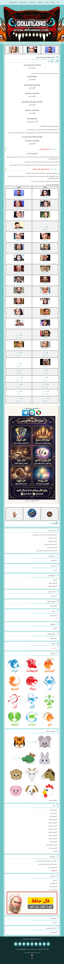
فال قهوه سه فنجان (53, 583)
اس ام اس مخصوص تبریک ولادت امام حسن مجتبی (46, 550)
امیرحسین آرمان (18, 380)
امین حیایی (45, 316)
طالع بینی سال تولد (53, 800)
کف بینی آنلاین (54, 596)
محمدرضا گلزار (45, 401)
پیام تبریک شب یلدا (53, 890)
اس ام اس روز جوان (53, 538)
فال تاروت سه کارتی (52, 823)
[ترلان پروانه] (32, 50)
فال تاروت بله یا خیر (53, 848)
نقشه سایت (26, 952)
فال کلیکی (55, 628)
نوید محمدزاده (19, 387)
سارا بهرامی (18, 251)
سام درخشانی (19, 229)
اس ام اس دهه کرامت (52, 541)
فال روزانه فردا (53, 932)
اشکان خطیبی (45, 283)
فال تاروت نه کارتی (53, 835)
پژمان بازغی (18, 294)
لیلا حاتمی (45, 373)
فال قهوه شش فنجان (52, 586)
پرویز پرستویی (19, 348)
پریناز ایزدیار (45, 197)
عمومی (50, 523)
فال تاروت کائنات (53, 816)
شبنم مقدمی (45, 218)
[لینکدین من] (15, 944)
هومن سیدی (18, 337)
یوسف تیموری (45, 387)
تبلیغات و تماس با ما (13, 2)
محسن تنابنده (19, 401)
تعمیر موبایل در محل (52, 867)
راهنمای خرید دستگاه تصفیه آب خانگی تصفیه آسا (46, 861)
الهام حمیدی (45, 294)
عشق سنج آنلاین (53, 638)
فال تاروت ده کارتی (53, 838)
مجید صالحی (18, 327)
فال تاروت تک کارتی (53, 819)
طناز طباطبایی (19, 262)
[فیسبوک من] (40, 944)
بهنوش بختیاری (45, 394)
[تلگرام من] (44, 944)
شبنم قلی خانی (45, 348)
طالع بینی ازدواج (53, 606)
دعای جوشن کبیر (53, 615)
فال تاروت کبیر (53, 813)
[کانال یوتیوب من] (19, 944)
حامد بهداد (19, 394)
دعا (56, 619)
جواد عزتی (19, 355)
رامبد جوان (45, 229)
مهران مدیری (45, 366)
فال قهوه (55, 580)
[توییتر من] (28, 944)
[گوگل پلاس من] (23, 944)
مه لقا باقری (18, 373)
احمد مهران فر (19, 197)
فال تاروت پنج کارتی (52, 829)
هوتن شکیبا (45, 240)
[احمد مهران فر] (50, 50)
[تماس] (32, 944)
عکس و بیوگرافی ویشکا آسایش (32, 10)
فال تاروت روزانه (53, 810)
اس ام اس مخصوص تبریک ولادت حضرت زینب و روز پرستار (45, 535)
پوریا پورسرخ (19, 283)
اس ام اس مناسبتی (23, 2)
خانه (58, 2)
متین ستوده (45, 327)
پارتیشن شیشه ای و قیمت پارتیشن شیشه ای (48, 864)
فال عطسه (55, 922)
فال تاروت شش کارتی (52, 832)
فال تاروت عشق (53, 842)
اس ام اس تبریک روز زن (52, 547)
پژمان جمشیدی (19, 272)
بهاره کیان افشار (45, 305)
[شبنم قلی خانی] (14, 50)
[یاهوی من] (48, 944)
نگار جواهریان (19, 208)
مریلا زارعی (19, 316)
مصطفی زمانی (45, 337)
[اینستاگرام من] (36, 944)
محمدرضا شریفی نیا (45, 272)
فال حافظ (53, 2)
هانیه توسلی (18, 305)
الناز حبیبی (45, 380)
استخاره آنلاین (32, 2)
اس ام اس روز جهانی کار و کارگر (50, 544)
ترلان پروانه (18, 240)
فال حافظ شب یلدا (53, 886)
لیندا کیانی (19, 366)
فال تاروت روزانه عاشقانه (51, 845)
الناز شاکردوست (18, 218)
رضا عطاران (45, 262)
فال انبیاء (55, 570)
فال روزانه (40, 2)
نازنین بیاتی (45, 355)
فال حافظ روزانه (53, 883)
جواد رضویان (45, 251)
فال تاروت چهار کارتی (52, 826)
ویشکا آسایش (45, 208)
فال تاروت (46, 2)
